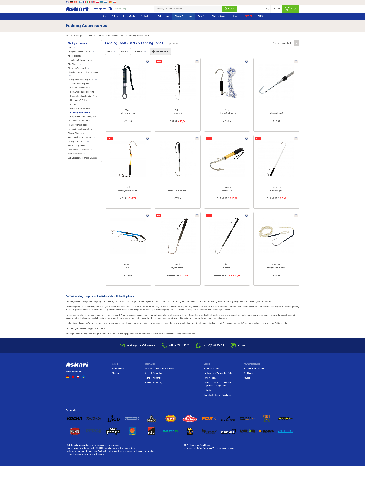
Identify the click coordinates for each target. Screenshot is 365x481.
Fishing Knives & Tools (78, 125)
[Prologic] (266, 431)
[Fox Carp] (209, 418)
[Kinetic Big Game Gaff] (177, 236)
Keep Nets (74, 104)
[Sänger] (247, 431)
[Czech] (114, 2)
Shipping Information (145, 451)
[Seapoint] (132, 431)
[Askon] (228, 431)
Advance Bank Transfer (254, 368)
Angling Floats (74, 56)
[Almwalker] (266, 418)
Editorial (207, 390)
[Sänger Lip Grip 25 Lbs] (128, 82)
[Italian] (89, 2)
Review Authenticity (153, 382)
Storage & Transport (77, 68)
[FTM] (285, 418)
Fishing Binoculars (76, 133)
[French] (84, 2)
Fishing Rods (129, 16)
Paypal (247, 378)
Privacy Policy (210, 378)
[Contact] (267, 9)
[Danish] (76, 2)
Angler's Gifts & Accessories (80, 137)
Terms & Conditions (212, 368)
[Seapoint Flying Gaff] (227, 159)
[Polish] (97, 2)
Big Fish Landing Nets (80, 88)
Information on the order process (159, 368)
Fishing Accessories (183, 16)
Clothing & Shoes (219, 16)
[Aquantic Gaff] (128, 236)
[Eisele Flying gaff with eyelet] (128, 159)
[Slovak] (106, 2)
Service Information (153, 373)
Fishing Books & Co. (77, 141)
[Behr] (189, 431)
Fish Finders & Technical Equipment (83, 72)
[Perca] (94, 431)
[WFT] (170, 418)
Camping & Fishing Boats (79, 52)
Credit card (248, 373)
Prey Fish (202, 16)
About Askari (118, 368)
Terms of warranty (153, 378)
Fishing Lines (163, 16)
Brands (236, 16)
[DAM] (151, 431)
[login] (279, 9)
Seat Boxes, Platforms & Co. (80, 150)
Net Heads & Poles (78, 100)
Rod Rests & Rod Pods (78, 121)
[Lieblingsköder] (228, 418)
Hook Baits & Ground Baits (80, 60)
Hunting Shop (120, 9)
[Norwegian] (93, 2)
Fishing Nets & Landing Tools (81, 79)
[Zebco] (285, 431)
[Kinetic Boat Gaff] (227, 236)
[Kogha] (74, 418)
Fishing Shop (100, 9)
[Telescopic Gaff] (276, 82)
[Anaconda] (151, 418)
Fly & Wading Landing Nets (82, 92)
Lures (70, 47)
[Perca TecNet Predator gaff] (276, 159)
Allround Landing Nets (80, 83)
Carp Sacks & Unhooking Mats (83, 116)
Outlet (248, 16)
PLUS (260, 16)
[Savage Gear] (247, 418)
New (104, 16)
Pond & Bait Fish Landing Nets (83, 96)
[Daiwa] (94, 418)
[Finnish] (80, 2)
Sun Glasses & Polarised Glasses (82, 158)
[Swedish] (101, 2)
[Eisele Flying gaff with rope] (227, 82)
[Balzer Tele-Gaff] (177, 82)
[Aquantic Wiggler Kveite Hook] (276, 236)
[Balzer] (170, 431)
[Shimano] (132, 418)
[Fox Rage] (113, 431)
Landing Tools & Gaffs (80, 112)
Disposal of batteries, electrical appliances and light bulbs (217, 384)
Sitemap (115, 373)
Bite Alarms (73, 64)
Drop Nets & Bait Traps (80, 108)
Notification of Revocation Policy (218, 373)
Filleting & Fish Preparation (80, 129)
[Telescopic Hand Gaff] (177, 159)
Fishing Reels (146, 16)
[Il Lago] (113, 418)
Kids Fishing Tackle (76, 145)
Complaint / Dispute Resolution (217, 395)
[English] (67, 2)
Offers (115, 16)
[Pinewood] (209, 431)
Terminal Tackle (75, 154)
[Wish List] (273, 9)
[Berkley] (189, 418)
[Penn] (74, 431)
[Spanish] (110, 2)
